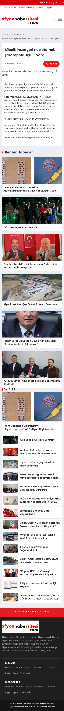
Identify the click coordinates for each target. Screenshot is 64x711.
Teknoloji (25, 673)
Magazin (50, 667)
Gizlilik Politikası (9, 7)
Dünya (19, 667)
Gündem (9, 667)
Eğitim (28, 667)
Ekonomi (38, 667)
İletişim (49, 7)
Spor (15, 673)
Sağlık (7, 673)
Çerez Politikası (26, 7)
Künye (40, 7)
